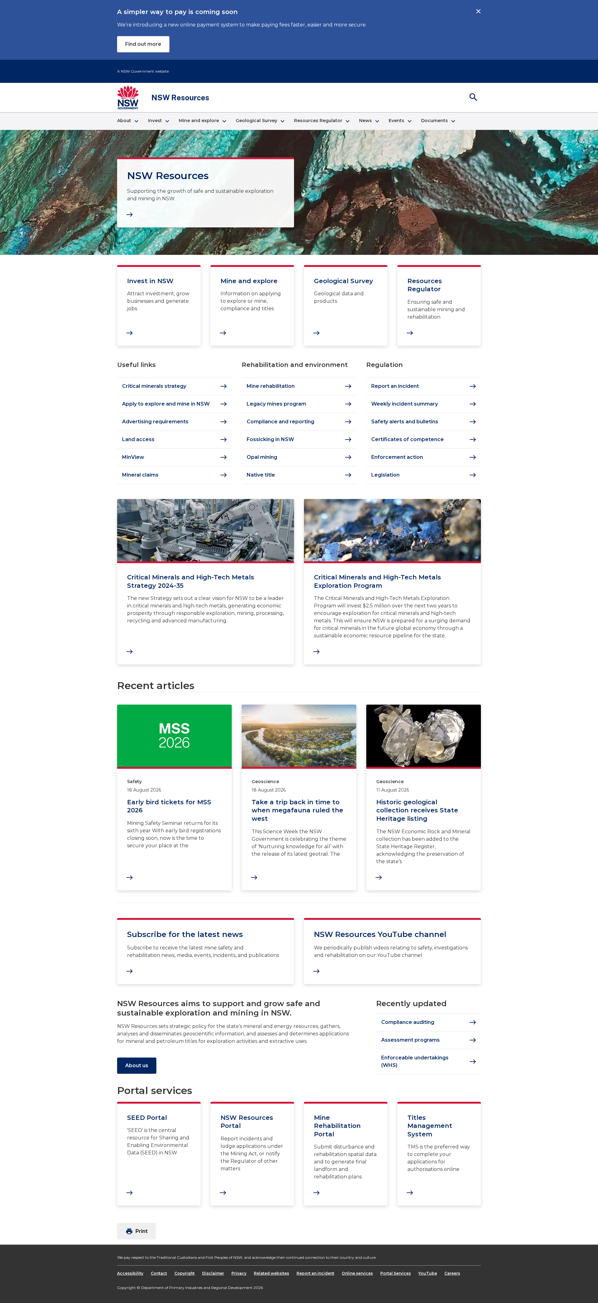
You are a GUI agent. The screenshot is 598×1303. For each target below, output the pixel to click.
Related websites (271, 1273)
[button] (127, 121)
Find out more (143, 44)
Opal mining (299, 457)
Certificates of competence (424, 439)
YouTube (427, 1273)
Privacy (238, 1273)
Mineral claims (174, 475)
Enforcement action (424, 457)
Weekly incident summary (424, 404)
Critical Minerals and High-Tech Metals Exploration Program (377, 581)
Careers (452, 1273)
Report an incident (424, 386)
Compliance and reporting (299, 422)
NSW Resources (168, 175)
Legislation (424, 475)
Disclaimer (213, 1273)
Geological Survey (343, 281)
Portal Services (395, 1273)
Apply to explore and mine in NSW (174, 404)
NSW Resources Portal (247, 1122)
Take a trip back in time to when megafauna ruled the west (297, 810)
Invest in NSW (150, 281)
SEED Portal (147, 1117)
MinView (174, 457)
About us (136, 1065)
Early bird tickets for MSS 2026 (169, 806)
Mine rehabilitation (299, 386)
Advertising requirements (174, 422)
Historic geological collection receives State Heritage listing (417, 810)
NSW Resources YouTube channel (380, 934)
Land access (174, 439)
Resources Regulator (424, 285)
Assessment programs (429, 1040)
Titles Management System (429, 1126)
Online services (357, 1273)
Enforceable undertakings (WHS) (429, 1061)
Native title (299, 475)
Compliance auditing (429, 1022)
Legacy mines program (299, 404)
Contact (159, 1273)
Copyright (184, 1273)
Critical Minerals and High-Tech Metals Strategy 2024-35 (190, 581)
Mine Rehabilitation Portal (337, 1126)
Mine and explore (249, 281)
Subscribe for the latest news (185, 934)
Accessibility (130, 1273)
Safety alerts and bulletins (424, 422)
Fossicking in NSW (299, 439)
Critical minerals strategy (174, 386)
